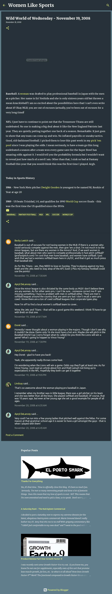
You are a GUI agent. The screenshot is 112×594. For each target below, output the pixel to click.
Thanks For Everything (32, 481)
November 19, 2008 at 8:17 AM (31, 316)
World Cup (72, 201)
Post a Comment (14, 435)
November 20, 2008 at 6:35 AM (31, 405)
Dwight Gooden (50, 187)
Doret (18, 325)
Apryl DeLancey (23, 284)
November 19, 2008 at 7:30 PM (30, 342)
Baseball (11, 215)
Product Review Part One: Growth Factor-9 (41, 559)
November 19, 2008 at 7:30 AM (31, 275)
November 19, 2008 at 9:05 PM (30, 375)
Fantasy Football (27, 215)
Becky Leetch (21, 240)
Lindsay (19, 383)
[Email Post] (7, 211)
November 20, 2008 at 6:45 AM (31, 428)
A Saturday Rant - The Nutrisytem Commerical (43, 509)
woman (24, 93)
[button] (7, 28)
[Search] (58, 5)
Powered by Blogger (58, 590)
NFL (47, 215)
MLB (41, 215)
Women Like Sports (31, 5)
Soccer (55, 215)
